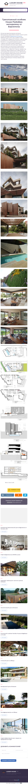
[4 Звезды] (10, 502)
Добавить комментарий (8, 760)
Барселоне (14, 36)
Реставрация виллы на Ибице (9, 712)
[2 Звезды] (8, 502)
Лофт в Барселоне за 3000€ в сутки (10, 554)
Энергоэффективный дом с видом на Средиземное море (11, 739)
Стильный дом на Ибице (7, 660)
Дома (1, 525)
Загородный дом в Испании (8, 686)
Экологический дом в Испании (9, 607)
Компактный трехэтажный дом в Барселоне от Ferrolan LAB (14, 528)
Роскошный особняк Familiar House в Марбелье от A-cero (14, 634)
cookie (17, 783)
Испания (19, 36)
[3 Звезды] (9, 502)
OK (20, 783)
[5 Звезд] (11, 502)
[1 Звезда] (7, 502)
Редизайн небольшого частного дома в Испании (12, 581)
